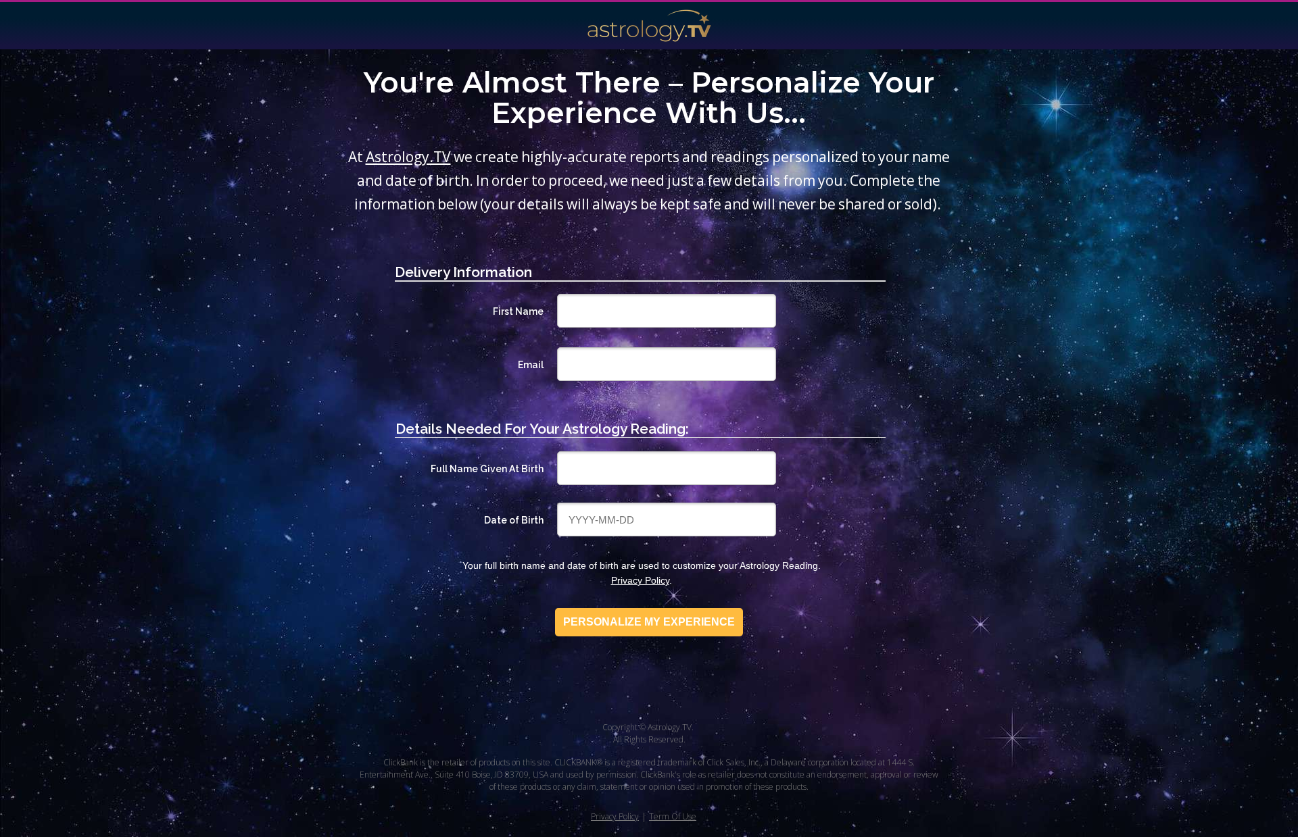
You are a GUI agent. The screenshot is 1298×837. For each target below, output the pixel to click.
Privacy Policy (640, 580)
